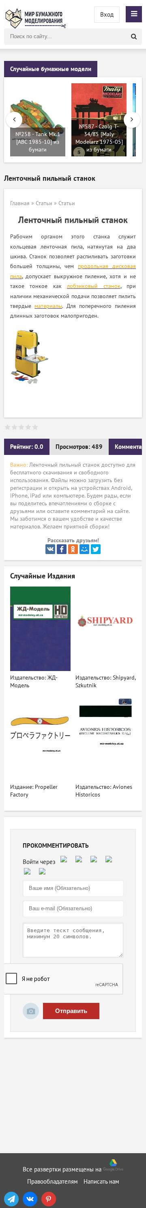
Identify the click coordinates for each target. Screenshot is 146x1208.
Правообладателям (52, 1181)
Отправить (71, 1010)
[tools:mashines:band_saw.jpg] (30, 386)
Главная (20, 203)
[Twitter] (96, 549)
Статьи (44, 203)
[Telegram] (11, 1199)
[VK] (30, 1199)
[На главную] (36, 14)
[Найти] (134, 36)
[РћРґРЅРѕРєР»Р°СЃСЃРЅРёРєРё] (73, 549)
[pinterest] (48, 1199)
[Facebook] (62, 549)
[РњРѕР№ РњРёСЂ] (84, 549)
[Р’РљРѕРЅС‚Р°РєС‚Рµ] (50, 549)
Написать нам (101, 1181)
